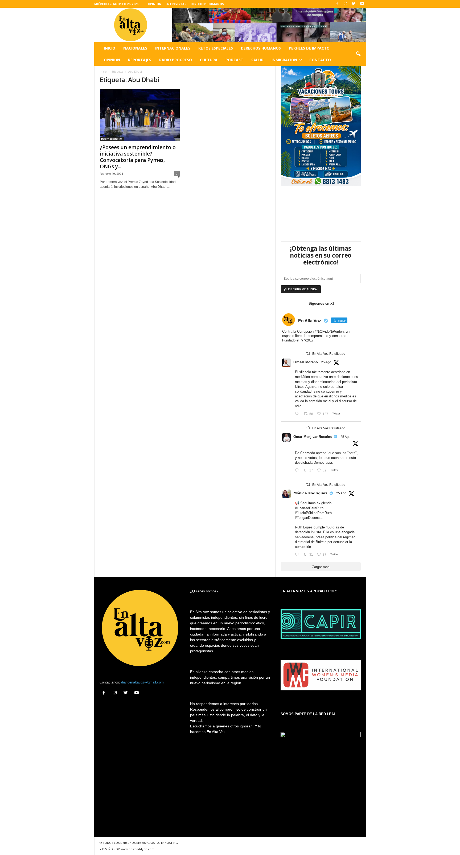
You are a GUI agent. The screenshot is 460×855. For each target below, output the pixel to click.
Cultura (208, 59)
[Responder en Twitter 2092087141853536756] (298, 470)
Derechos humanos (261, 48)
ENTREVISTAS (176, 4)
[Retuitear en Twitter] (308, 353)
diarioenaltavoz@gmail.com (142, 682)
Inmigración (284, 59)
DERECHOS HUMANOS (207, 4)
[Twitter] (354, 4)
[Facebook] (337, 4)
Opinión (112, 59)
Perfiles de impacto (309, 48)
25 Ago (326, 362)
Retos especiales (215, 48)
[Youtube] (362, 4)
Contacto (320, 59)
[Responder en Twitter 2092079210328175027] (298, 554)
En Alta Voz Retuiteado (328, 354)
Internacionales (172, 48)
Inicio (109, 48)
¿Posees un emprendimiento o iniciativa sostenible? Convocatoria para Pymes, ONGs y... (138, 157)
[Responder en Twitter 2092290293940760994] (298, 414)
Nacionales (135, 48)
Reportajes (139, 59)
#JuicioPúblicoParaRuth (313, 513)
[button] (358, 54)
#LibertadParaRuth (309, 508)
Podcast (234, 59)
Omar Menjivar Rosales (312, 437)
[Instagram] (345, 4)
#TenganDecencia (308, 518)
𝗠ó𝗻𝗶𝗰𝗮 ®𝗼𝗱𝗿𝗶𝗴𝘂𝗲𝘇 (310, 493)
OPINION (154, 4)
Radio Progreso (175, 59)
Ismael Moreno (305, 362)
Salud (257, 59)
